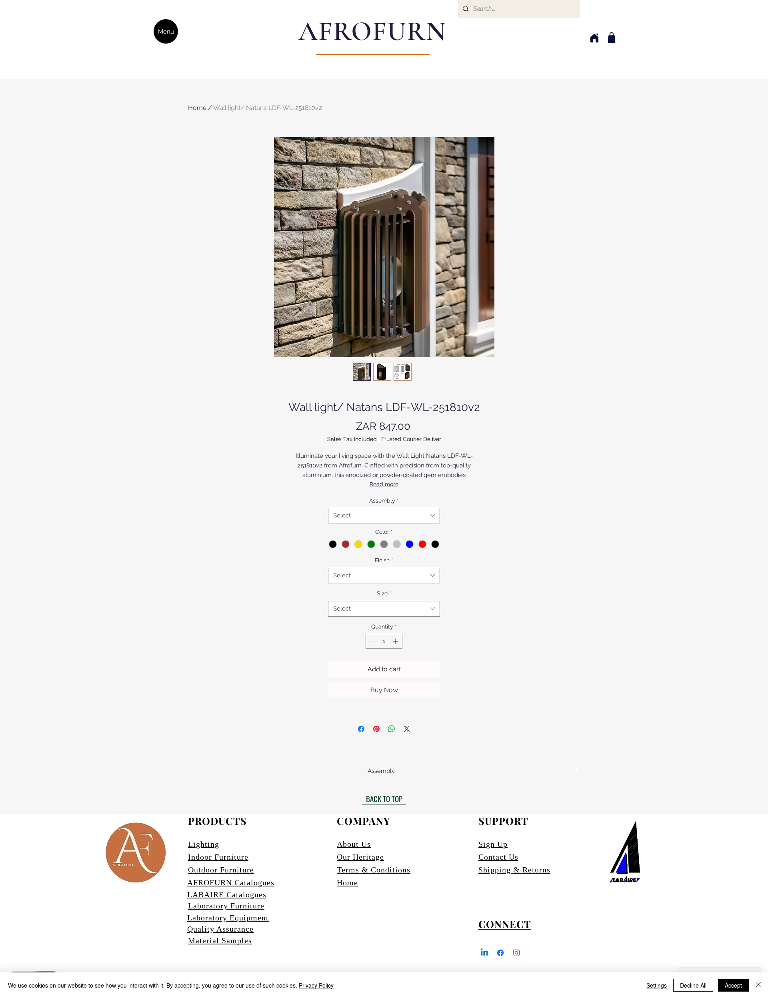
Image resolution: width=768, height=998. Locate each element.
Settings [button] (656, 985)
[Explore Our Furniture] (611, 38)
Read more (384, 484)
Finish (384, 560)
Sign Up (493, 844)
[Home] (594, 38)
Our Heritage (360, 856)
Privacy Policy (316, 985)
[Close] (758, 985)
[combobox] (384, 515)
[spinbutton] (384, 641)
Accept (733, 985)
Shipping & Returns (514, 869)
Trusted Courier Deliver (411, 439)
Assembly (384, 500)
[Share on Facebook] (361, 729)
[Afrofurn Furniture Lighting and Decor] (500, 952)
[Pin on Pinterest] (376, 729)
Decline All (693, 985)
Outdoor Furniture (221, 869)
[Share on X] (407, 729)
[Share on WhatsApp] (391, 729)
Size (384, 593)
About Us (354, 844)
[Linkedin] (484, 952)
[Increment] (396, 641)
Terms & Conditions (373, 869)
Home (197, 108)
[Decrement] (372, 641)
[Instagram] (516, 952)
